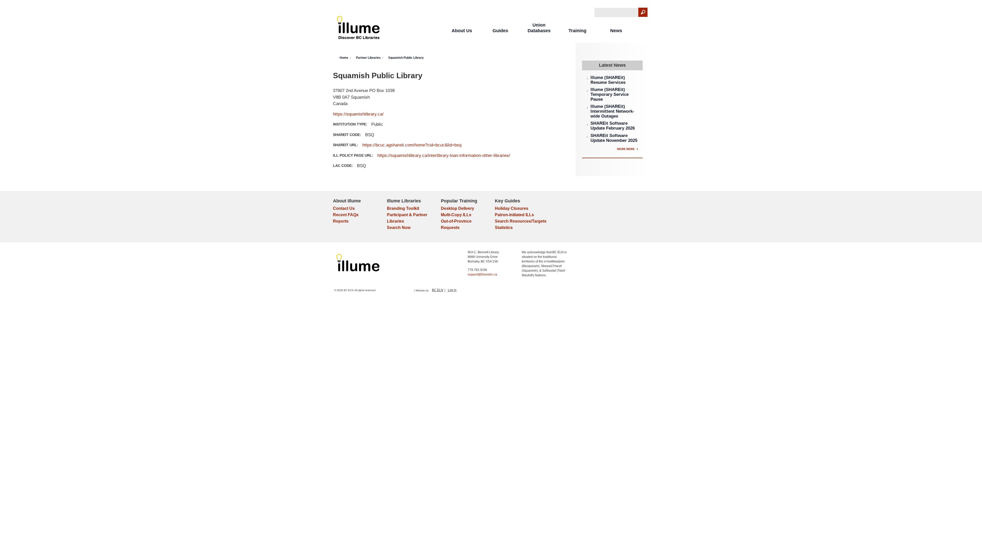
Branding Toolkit (403, 208)
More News (626, 149)
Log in (452, 290)
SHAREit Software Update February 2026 (612, 126)
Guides (500, 30)
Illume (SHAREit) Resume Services (608, 80)
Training (577, 30)
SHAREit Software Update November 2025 (613, 138)
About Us (462, 30)
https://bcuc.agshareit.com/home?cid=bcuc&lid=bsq (411, 145)
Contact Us (344, 208)
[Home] (358, 28)
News (616, 30)
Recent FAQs (346, 215)
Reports (341, 221)
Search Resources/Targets (520, 221)
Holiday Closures (511, 208)
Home (344, 58)
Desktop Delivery (457, 208)
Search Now (398, 227)
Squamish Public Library (406, 58)
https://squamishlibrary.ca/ (358, 114)
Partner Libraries (368, 58)
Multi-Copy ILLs (456, 215)
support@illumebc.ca (482, 274)
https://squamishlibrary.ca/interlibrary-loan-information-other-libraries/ (443, 155)
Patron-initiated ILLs (514, 215)
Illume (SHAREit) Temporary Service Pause (609, 94)
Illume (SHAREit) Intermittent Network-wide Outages (612, 111)
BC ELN (437, 290)
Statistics (504, 227)
